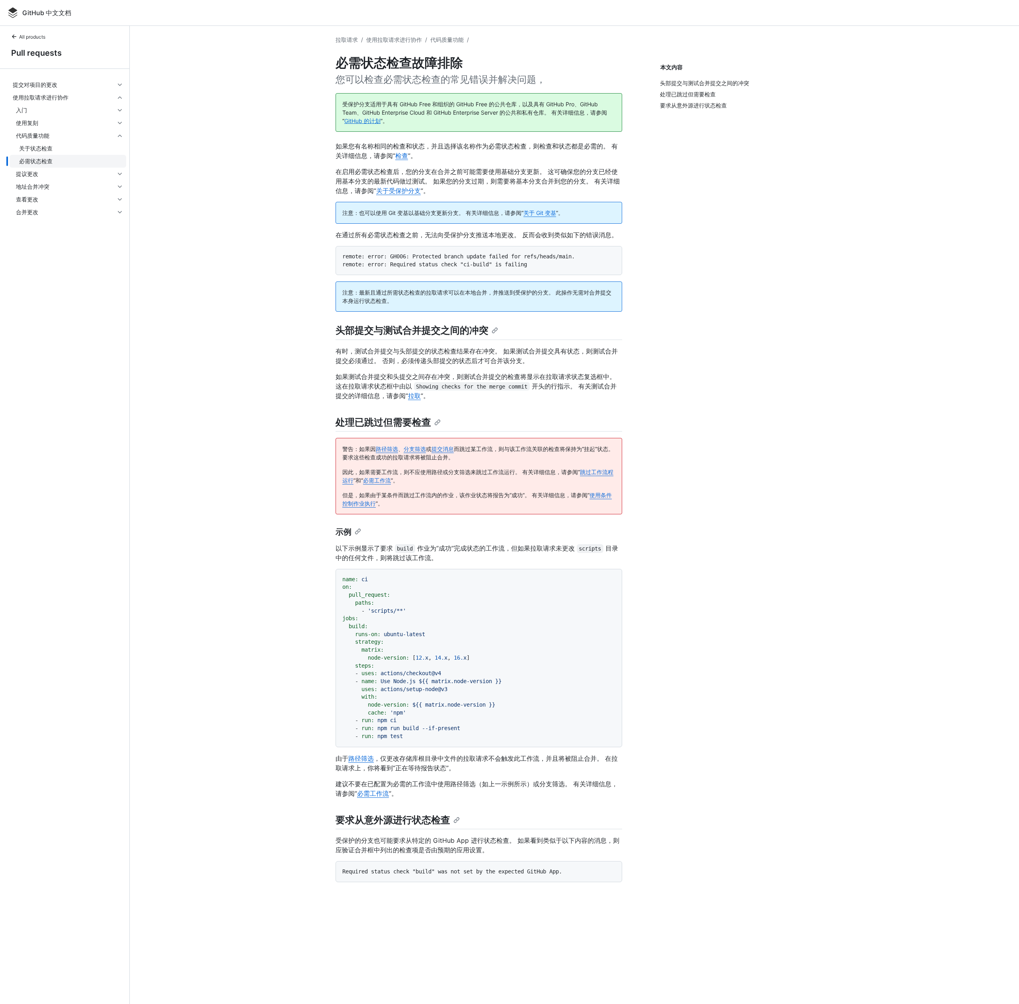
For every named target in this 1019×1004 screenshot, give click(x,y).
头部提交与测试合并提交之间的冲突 (412, 330)
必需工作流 (377, 480)
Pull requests (36, 53)
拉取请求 (347, 39)
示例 (343, 532)
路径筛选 (387, 448)
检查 (401, 156)
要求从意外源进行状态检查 (393, 820)
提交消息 (442, 448)
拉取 (414, 396)
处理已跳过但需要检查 (383, 422)
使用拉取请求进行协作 (394, 39)
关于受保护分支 (398, 191)
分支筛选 (415, 448)
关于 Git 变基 (539, 212)
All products (32, 37)
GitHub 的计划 (362, 120)
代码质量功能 (447, 39)
